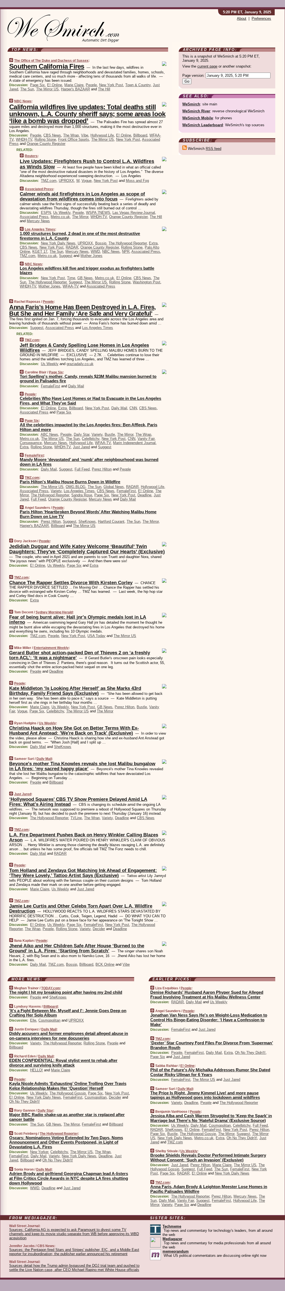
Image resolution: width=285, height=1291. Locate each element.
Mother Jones (91, 256)
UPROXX (66, 181)
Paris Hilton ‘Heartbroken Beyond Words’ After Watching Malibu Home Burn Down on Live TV (88, 514)
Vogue (87, 181)
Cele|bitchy (90, 439)
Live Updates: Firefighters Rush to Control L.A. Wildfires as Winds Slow (87, 164)
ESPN (46, 212)
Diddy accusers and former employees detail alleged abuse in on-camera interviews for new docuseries (68, 1035)
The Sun (27, 89)
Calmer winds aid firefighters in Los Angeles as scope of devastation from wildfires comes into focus (82, 196)
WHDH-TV (24, 139)
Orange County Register (46, 144)
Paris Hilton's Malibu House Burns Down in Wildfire (70, 481)
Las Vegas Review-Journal (133, 212)
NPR (125, 251)
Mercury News (38, 221)
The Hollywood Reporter (128, 243)
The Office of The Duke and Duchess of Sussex (51, 60)
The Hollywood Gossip (68, 1093)
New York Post (111, 85)
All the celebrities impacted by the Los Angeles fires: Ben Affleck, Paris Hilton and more (88, 427)
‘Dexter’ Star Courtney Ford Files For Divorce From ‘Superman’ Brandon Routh (211, 1045)
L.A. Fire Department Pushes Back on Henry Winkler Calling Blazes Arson (83, 837)
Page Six (37, 85)
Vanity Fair (145, 439)
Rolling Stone (45, 139)
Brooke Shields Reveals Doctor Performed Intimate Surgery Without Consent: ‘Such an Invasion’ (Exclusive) (208, 1157)
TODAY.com (50, 988)
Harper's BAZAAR (75, 89)
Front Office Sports (73, 139)
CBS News (52, 135)
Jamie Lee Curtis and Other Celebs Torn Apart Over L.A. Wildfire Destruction (80, 908)
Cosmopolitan (49, 1020)
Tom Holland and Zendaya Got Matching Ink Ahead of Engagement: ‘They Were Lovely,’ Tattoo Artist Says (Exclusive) (83, 873)
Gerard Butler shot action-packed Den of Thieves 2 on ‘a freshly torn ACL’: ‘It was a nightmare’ (79, 655)
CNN (133, 408)
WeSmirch (191, 104)
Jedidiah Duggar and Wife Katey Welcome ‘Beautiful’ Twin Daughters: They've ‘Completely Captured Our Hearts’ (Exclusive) (87, 549)
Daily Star (81, 434)
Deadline (144, 495)
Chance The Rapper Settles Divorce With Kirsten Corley (70, 582)
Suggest (65, 256)
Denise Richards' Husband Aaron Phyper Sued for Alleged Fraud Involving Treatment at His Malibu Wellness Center (206, 994)
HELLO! (36, 1070)
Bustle (110, 434)
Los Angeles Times (40, 229)
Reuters (31, 156)
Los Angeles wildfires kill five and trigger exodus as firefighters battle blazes (87, 270)
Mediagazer (172, 1239)
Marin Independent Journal (134, 443)
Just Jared (81, 447)
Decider (99, 929)
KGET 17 (39, 251)
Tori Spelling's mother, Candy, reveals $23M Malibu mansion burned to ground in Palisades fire (88, 378)
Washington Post (146, 282)
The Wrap (71, 135)
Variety (97, 434)
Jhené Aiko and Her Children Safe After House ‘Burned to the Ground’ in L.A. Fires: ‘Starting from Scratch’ (76, 948)
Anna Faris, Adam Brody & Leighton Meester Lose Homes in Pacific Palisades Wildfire (208, 1189)
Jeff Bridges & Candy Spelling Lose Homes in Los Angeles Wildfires (84, 348)
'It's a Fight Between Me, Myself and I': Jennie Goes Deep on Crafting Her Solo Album (67, 1013)
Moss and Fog (137, 181)
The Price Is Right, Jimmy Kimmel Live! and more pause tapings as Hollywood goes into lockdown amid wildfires (205, 1095)
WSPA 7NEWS (98, 212)
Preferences (261, 18)
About (241, 18)
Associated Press (39, 189)
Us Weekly (61, 212)
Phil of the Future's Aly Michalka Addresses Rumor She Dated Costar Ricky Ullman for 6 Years (210, 1072)
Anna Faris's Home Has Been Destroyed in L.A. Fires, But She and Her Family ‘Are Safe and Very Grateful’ (82, 310)
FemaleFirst (50, 386)
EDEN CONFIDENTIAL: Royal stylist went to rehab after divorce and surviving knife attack (63, 1062)
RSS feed (213, 149)
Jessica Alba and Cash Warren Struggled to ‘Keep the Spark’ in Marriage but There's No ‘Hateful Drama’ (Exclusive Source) (211, 1118)
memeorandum (176, 1251)
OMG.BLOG (75, 487)
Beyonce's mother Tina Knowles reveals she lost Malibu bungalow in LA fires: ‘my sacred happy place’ (82, 766)
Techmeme (172, 1226)
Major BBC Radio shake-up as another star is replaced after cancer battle (67, 1117)
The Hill (104, 89)
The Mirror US (47, 89)
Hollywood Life (102, 135)
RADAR (72, 247)
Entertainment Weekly (51, 648)
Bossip (100, 243)
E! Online (54, 85)
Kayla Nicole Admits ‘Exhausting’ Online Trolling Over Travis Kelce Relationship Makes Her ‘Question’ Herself (67, 1086)
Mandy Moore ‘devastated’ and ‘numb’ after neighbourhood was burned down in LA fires (89, 462)
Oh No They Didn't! (24, 1101)
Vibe (84, 135)
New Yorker (39, 1152)
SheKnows (87, 521)
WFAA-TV (71, 286)
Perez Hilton (102, 469)
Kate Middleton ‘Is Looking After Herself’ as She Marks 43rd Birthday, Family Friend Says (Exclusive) (75, 691)
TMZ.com (48, 181)
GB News (85, 278)
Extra (153, 243)
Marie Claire (73, 85)
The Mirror (80, 217)
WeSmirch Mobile (197, 118)
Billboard (140, 135)
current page (207, 66)
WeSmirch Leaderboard (202, 125)
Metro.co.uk (60, 217)
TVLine (76, 818)
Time (71, 278)
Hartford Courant (111, 521)
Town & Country (138, 85)
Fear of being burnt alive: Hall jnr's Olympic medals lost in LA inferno (77, 619)
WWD (95, 251)
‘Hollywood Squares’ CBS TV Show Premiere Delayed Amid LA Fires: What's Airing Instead (78, 802)
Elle (33, 1020)
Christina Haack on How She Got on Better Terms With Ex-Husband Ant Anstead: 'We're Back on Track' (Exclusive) (74, 730)
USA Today (96, 636)
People (91, 85)
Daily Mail (76, 386)
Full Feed (82, 469)
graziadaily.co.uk (80, 364)
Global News (114, 487)
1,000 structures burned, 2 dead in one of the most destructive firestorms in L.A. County (80, 236)
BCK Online (104, 964)
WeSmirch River (196, 111)
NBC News (22, 101)
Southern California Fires (46, 66)
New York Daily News (58, 243)
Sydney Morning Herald (54, 612)
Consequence (31, 443)
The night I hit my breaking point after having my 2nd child (65, 992)
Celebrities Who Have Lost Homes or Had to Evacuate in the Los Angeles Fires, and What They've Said (90, 400)
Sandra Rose (81, 495)
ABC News (49, 434)
